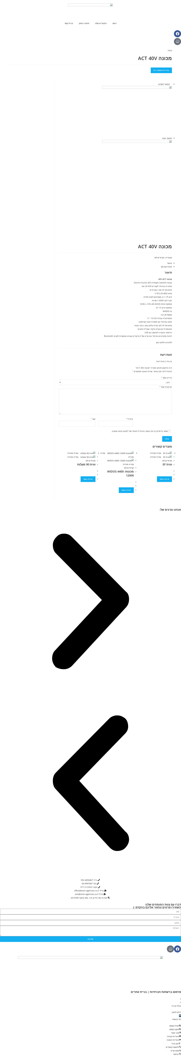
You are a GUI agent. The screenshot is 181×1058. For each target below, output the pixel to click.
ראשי (114, 23)
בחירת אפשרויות (161, 70)
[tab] (117, 263)
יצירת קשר (68, 23)
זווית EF (167, 464)
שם (93, 419)
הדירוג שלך (166, 377)
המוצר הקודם (164, 84)
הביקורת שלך (166, 387)
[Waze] (177, 41)
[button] (90, 602)
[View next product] (161, 138)
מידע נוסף (88, 479)
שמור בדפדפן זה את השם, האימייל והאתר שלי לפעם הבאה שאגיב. (139, 431)
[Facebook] (177, 33)
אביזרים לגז (159, 257)
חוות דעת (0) (166, 266)
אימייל (129, 419)
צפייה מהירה (73, 453)
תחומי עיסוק (84, 23)
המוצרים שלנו (101, 23)
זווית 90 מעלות (86, 464)
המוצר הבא (167, 138)
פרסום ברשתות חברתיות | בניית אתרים (156, 992)
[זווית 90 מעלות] (137, 110)
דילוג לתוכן (176, 1012)
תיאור (169, 263)
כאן (157, 342)
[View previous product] (171, 84)
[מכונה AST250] (137, 165)
